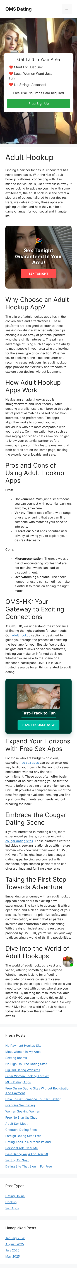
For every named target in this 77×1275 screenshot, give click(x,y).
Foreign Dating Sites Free (23, 1136)
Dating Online (15, 1196)
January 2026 (15, 1238)
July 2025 (12, 1250)
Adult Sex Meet (16, 1123)
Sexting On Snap (17, 1160)
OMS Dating (18, 9)
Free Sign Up (38, 104)
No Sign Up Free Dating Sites (26, 1064)
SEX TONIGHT (38, 273)
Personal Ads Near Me (21, 1148)
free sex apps (29, 762)
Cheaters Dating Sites (21, 1130)
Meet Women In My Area (23, 1052)
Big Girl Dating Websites (22, 1070)
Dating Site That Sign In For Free (28, 1166)
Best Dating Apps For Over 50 (26, 1154)
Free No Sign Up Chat (21, 1117)
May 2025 (12, 1256)
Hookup (10, 1202)
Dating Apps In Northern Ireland (28, 1142)
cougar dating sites (19, 841)
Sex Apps (12, 1208)
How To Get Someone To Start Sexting (33, 1099)
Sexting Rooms (16, 1058)
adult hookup (20, 635)
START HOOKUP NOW (38, 725)
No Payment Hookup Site (23, 1045)
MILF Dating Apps (18, 1082)
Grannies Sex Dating (20, 1105)
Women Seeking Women (22, 1111)
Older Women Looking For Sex (27, 1076)
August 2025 (14, 1244)
